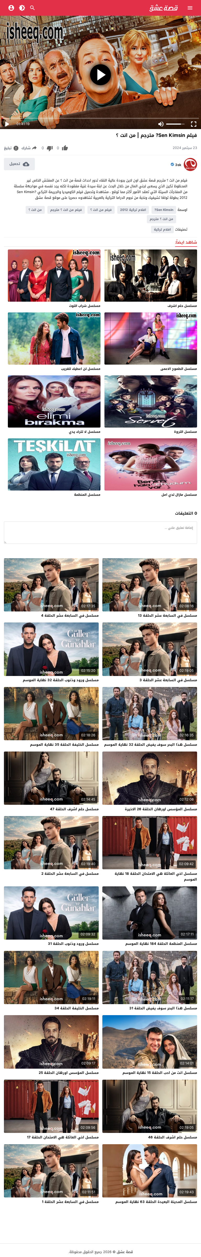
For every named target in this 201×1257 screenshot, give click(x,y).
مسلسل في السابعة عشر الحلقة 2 (70, 873)
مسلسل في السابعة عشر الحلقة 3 (168, 680)
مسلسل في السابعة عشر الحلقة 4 (70, 615)
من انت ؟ (35, 210)
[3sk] (190, 170)
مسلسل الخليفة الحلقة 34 (76, 1008)
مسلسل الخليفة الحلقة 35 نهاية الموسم (64, 744)
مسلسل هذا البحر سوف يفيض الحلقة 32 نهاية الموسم (150, 744)
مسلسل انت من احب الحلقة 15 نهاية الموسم (159, 1072)
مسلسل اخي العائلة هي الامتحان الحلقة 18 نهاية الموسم (156, 876)
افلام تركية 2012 (133, 210)
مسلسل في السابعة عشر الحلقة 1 (70, 1202)
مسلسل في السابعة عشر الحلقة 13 (167, 615)
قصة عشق (125, 1252)
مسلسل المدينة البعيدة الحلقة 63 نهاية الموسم (156, 1202)
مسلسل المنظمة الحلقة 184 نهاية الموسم (161, 943)
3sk (178, 165)
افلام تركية (162, 229)
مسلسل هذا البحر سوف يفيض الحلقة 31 (163, 1008)
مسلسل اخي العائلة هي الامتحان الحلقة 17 (63, 1137)
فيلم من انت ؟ (101, 210)
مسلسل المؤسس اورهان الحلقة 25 (69, 1072)
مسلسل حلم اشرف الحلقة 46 (172, 1137)
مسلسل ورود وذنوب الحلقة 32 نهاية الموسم (61, 680)
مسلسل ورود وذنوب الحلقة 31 (73, 943)
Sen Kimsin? (163, 210)
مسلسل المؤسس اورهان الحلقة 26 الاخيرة (161, 809)
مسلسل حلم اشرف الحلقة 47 (74, 809)
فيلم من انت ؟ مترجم (66, 210)
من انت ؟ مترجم (161, 219)
